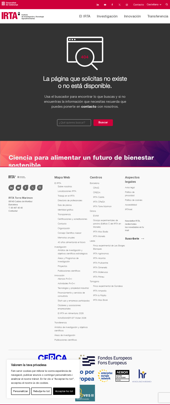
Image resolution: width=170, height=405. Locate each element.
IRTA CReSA (99, 201)
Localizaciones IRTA (67, 191)
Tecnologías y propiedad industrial (73, 288)
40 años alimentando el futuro (71, 242)
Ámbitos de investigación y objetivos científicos (71, 329)
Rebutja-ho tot (41, 391)
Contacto (138, 4)
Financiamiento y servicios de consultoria (71, 294)
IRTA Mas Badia (100, 231)
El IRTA (84, 16)
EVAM (96, 215)
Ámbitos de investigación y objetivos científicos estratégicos (72, 252)
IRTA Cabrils (98, 197)
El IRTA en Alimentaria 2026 (71, 313)
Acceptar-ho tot (64, 391)
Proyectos (62, 266)
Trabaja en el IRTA (66, 195)
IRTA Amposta (99, 290)
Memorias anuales (66, 237)
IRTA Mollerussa (100, 272)
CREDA (96, 192)
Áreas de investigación (64, 335)
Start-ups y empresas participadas (74, 300)
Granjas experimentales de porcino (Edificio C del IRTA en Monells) (107, 223)
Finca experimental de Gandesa (108, 286)
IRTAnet (128, 209)
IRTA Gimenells (100, 267)
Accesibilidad (131, 204)
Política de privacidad (129, 194)
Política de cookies (133, 200)
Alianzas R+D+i (65, 278)
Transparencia (64, 214)
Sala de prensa (65, 205)
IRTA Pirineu (98, 276)
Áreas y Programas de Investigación (68, 260)
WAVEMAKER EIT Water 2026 (72, 318)
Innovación (132, 16)
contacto (88, 106)
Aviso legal (130, 187)
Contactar (12, 211)
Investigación (107, 16)
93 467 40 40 (16, 207)
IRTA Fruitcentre (100, 262)
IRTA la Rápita (99, 295)
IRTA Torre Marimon (102, 206)
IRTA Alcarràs (99, 258)
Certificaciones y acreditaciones (72, 219)
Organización (64, 228)
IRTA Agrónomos (101, 253)
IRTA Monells (99, 236)
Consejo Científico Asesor (69, 233)
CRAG (96, 187)
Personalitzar (20, 391)
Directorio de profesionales (70, 200)
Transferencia (157, 16)
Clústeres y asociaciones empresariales (69, 307)
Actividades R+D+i (66, 283)
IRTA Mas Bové (100, 300)
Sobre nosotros (65, 186)
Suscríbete (132, 239)
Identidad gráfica (65, 209)
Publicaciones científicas (69, 270)
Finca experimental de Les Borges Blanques (109, 247)
